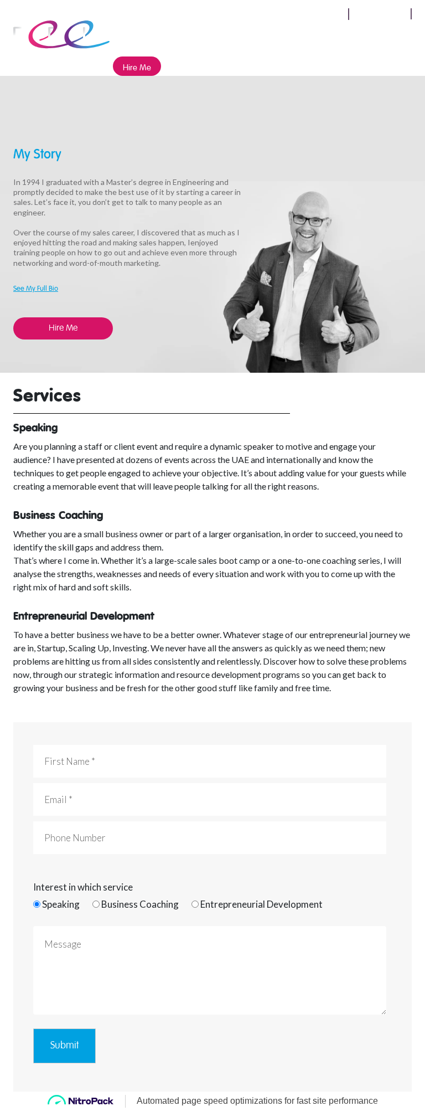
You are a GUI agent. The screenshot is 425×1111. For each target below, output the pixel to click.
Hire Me (137, 66)
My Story (134, 36)
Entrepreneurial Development (261, 904)
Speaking (177, 36)
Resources (367, 36)
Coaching (251, 36)
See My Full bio (35, 287)
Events (290, 36)
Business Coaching (140, 904)
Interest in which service (83, 887)
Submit (64, 1046)
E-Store (325, 36)
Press (214, 36)
